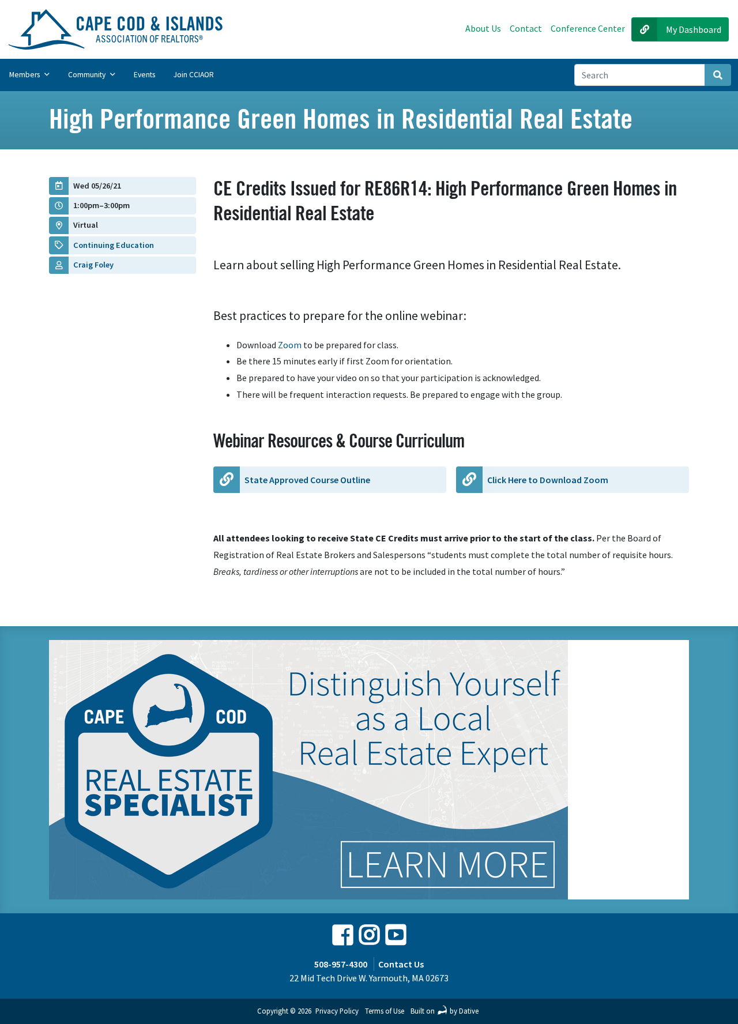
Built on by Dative (445, 1010)
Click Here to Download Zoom (547, 479)
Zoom (289, 345)
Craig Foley (93, 264)
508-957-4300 (340, 964)
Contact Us (401, 964)
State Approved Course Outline (307, 479)
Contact (526, 28)
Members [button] (25, 75)
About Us (483, 28)
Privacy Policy (337, 1010)
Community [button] (87, 75)
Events (144, 75)
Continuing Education (113, 245)
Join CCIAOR (194, 75)
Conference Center (588, 28)
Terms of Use (384, 1010)
